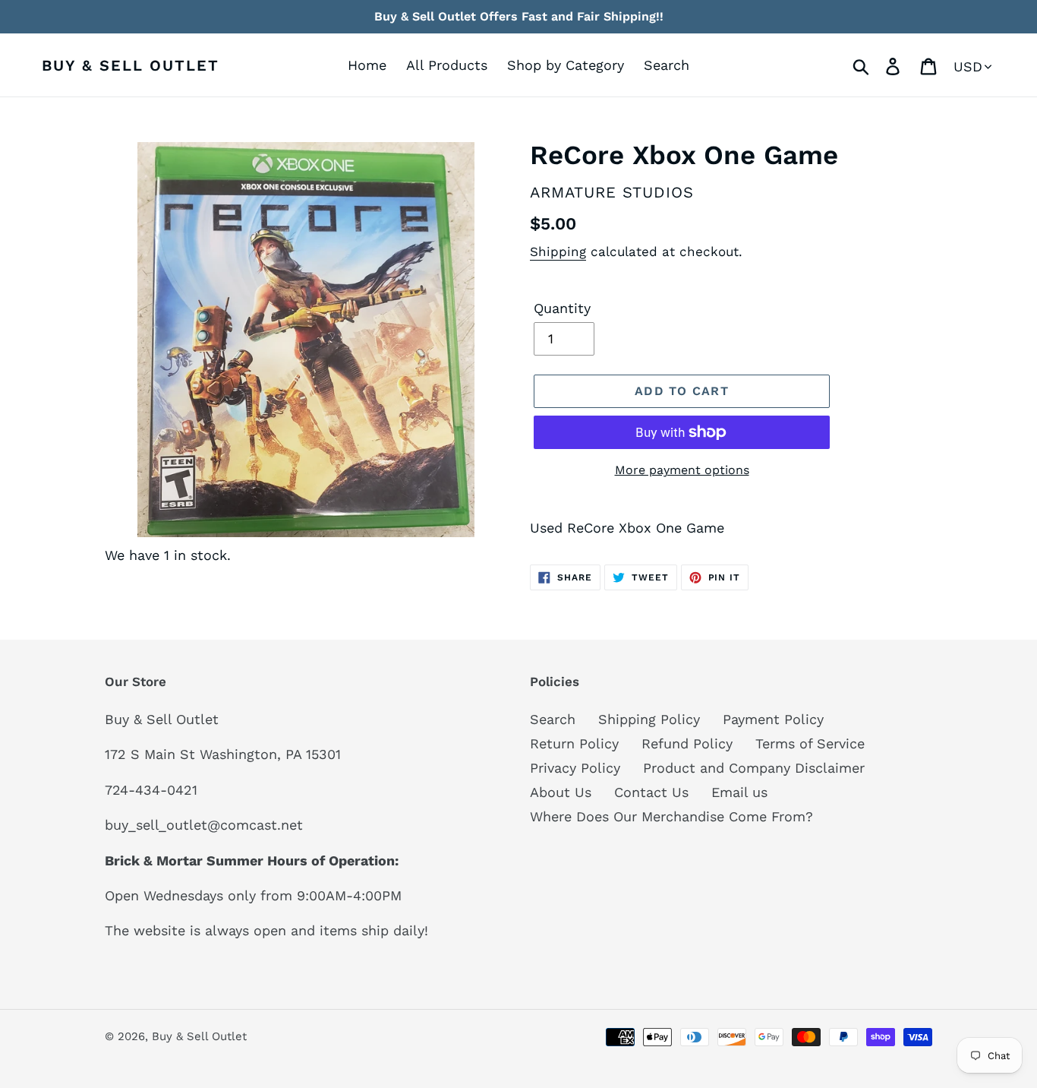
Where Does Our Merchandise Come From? (671, 816)
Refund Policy (687, 743)
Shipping (558, 251)
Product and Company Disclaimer (754, 768)
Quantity (562, 308)
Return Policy (574, 743)
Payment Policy (773, 719)
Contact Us (651, 792)
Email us (739, 792)
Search (552, 719)
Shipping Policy (649, 719)
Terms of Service (810, 743)
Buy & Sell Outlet (130, 65)
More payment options (682, 470)
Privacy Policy (575, 768)
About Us (560, 792)
